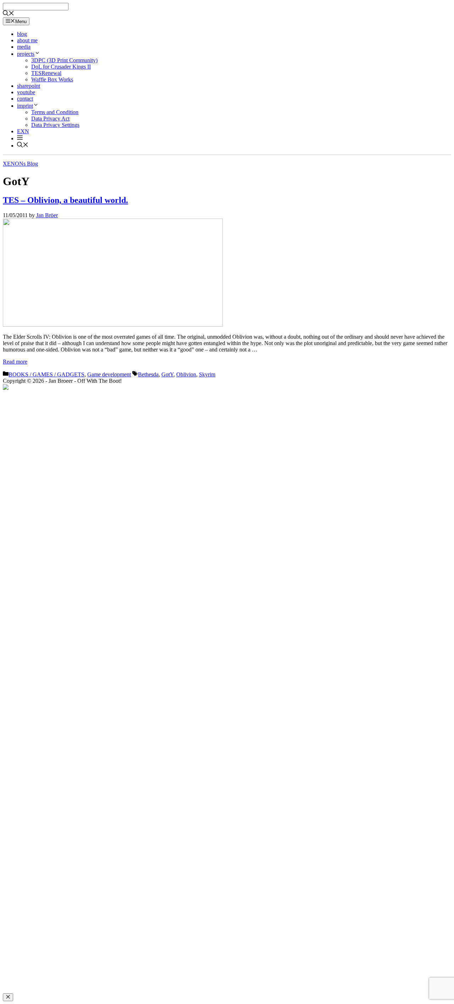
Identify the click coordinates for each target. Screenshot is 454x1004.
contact (25, 99)
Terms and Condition (54, 112)
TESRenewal (46, 73)
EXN (23, 131)
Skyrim (207, 374)
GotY (167, 374)
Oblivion (186, 374)
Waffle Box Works (52, 79)
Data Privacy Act (50, 119)
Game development (109, 374)
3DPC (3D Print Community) (64, 60)
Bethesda (148, 374)
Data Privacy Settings (55, 125)
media (24, 47)
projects (25, 54)
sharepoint (28, 86)
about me (27, 40)
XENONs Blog (20, 164)
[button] (20, 138)
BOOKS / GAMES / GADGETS (46, 374)
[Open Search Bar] (8, 14)
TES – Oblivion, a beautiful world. (65, 200)
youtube (26, 92)
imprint (25, 106)
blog (22, 34)
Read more (15, 362)
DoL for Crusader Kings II (61, 67)
